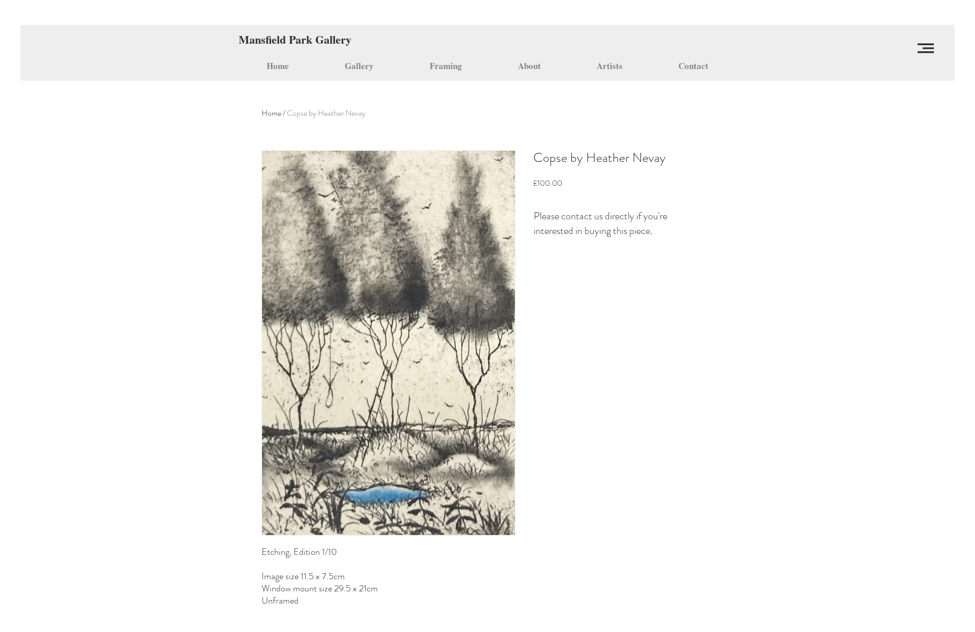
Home (271, 113)
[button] (926, 48)
